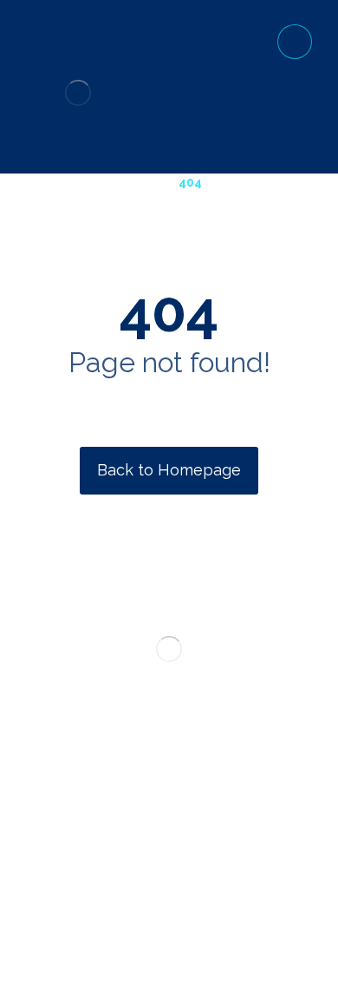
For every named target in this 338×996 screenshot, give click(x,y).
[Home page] (141, 182)
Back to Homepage (169, 470)
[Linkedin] (169, 872)
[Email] (221, 872)
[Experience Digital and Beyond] (78, 93)
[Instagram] (195, 872)
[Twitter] (143, 872)
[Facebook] (117, 872)
